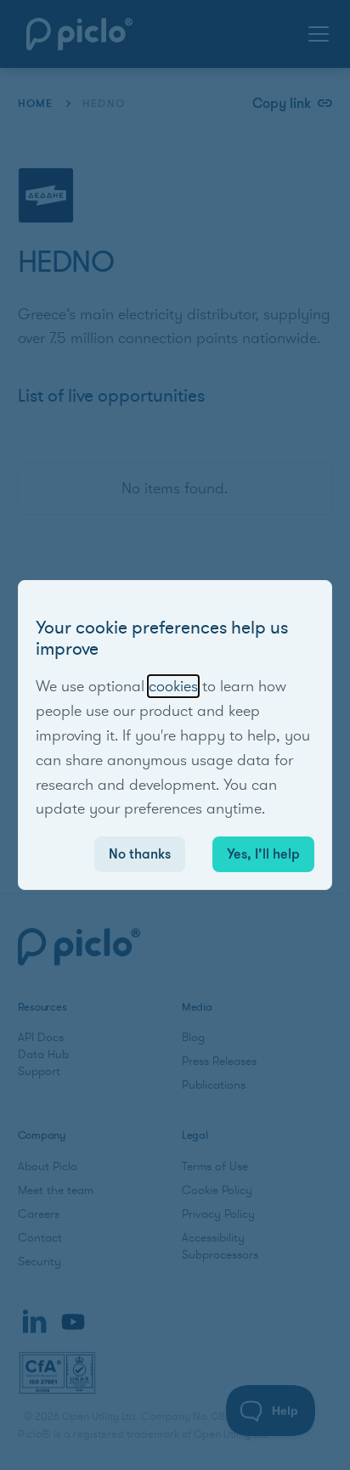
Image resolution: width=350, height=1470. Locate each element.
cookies (173, 686)
